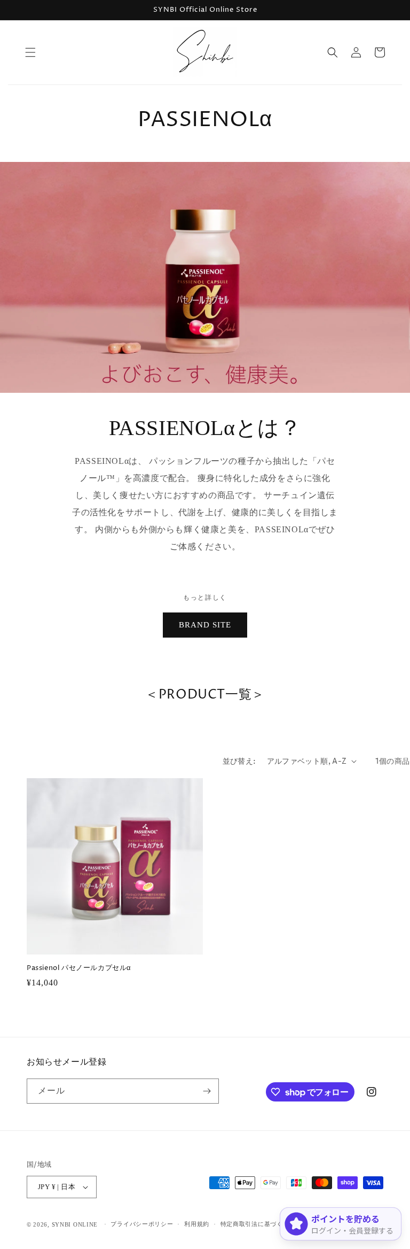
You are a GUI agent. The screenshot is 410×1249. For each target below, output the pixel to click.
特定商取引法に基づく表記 (257, 1224)
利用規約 (196, 1224)
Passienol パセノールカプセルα (79, 968)
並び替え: (239, 761)
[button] (30, 52)
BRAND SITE (205, 624)
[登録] (206, 1091)
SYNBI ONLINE (75, 1224)
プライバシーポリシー (142, 1224)
